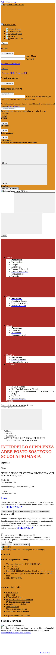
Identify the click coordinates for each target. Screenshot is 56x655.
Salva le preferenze (21, 545)
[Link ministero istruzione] (12, 4)
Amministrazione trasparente (18, 611)
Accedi (4, 43)
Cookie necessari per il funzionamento (17, 535)
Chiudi (4, 123)
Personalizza (7, 512)
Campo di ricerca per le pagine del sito (17, 405)
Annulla (5, 189)
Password (30, 59)
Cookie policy (12, 592)
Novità (9, 433)
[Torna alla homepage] (28, 191)
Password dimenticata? (10, 63)
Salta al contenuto (8, 2)
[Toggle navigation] (21, 223)
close (4, 235)
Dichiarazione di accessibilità (18, 602)
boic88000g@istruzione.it (33, 571)
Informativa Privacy (14, 597)
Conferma (14, 189)
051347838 (14, 569)
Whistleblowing (12, 606)
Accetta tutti (41, 512)
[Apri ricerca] (34, 202)
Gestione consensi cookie (16, 609)
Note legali (10, 595)
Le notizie (10, 436)
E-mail (28, 96)
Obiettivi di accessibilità (16, 604)
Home (8, 431)
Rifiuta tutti (22, 512)
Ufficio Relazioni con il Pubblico (19, 599)
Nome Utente (31, 56)
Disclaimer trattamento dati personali (16, 633)
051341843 (14, 566)
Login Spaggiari (14, 106)
